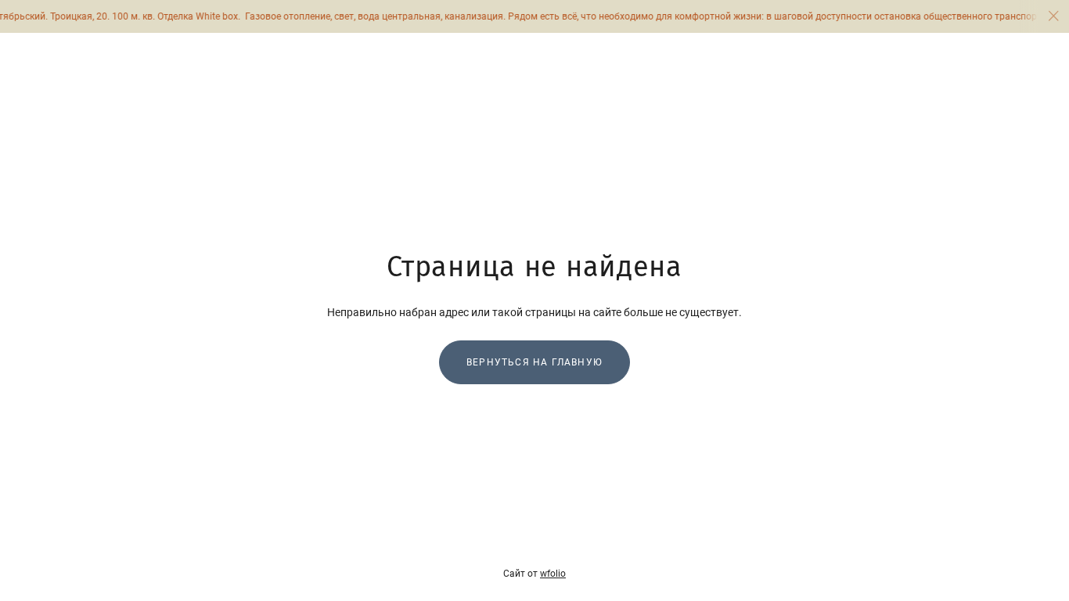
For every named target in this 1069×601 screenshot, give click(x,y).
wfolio (553, 573)
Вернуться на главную (534, 362)
